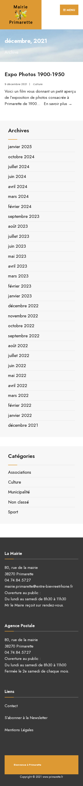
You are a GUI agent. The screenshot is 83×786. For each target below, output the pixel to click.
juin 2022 (17, 366)
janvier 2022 (20, 415)
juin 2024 (17, 176)
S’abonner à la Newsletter (26, 717)
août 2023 (18, 226)
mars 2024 (18, 196)
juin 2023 (17, 246)
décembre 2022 (23, 306)
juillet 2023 (18, 236)
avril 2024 (17, 186)
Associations (19, 472)
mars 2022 (18, 395)
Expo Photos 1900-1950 (35, 74)
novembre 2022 (23, 316)
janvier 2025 (20, 147)
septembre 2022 (23, 336)
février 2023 (19, 286)
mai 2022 (17, 375)
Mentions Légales (19, 730)
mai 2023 (17, 256)
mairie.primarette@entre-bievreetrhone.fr (39, 586)
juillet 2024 (18, 166)
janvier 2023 (20, 296)
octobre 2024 (21, 157)
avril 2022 (17, 385)
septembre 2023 (23, 216)
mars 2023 (18, 276)
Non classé (18, 502)
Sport (13, 512)
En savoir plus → (58, 103)
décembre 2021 (23, 425)
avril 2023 (17, 266)
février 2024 (19, 206)
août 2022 (18, 346)
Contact (11, 706)
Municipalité (19, 492)
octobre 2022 (21, 326)
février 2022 (19, 405)
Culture (38, 84)
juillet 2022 (18, 355)
